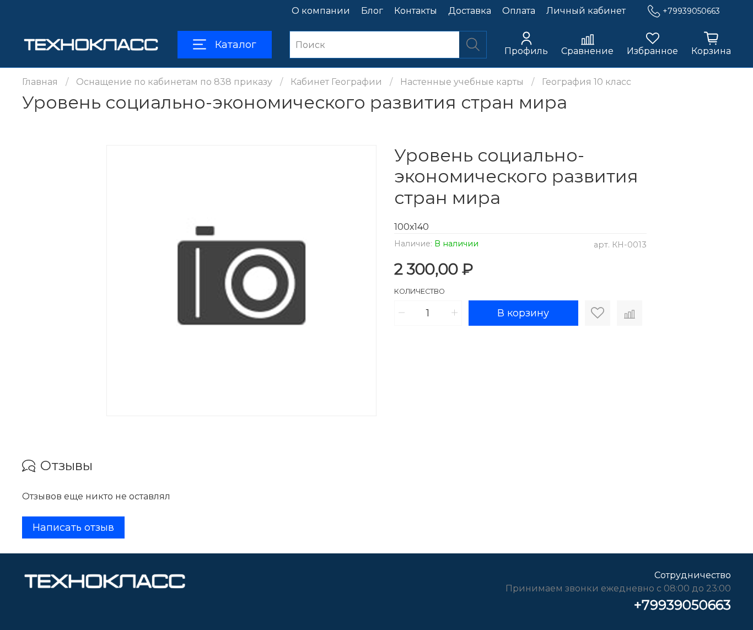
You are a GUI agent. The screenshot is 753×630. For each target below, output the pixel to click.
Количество (419, 291)
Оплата (518, 11)
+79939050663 (691, 11)
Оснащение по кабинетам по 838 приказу (174, 82)
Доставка (469, 11)
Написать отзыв (73, 527)
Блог (372, 11)
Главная (40, 82)
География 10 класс (586, 82)
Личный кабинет (586, 11)
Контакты (415, 11)
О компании (321, 11)
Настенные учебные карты (462, 82)
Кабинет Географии (336, 82)
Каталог (235, 45)
